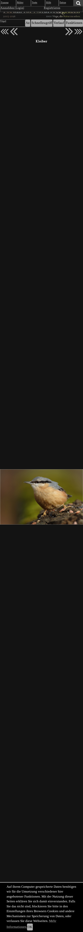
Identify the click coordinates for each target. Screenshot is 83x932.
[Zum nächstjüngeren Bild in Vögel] (14, 31)
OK (30, 927)
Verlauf (59, 23)
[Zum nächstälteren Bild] (78, 31)
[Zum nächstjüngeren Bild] (4, 31)
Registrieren (52, 8)
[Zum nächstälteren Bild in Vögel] (69, 31)
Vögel (3, 21)
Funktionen (74, 23)
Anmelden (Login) (12, 8)
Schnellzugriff (41, 23)
